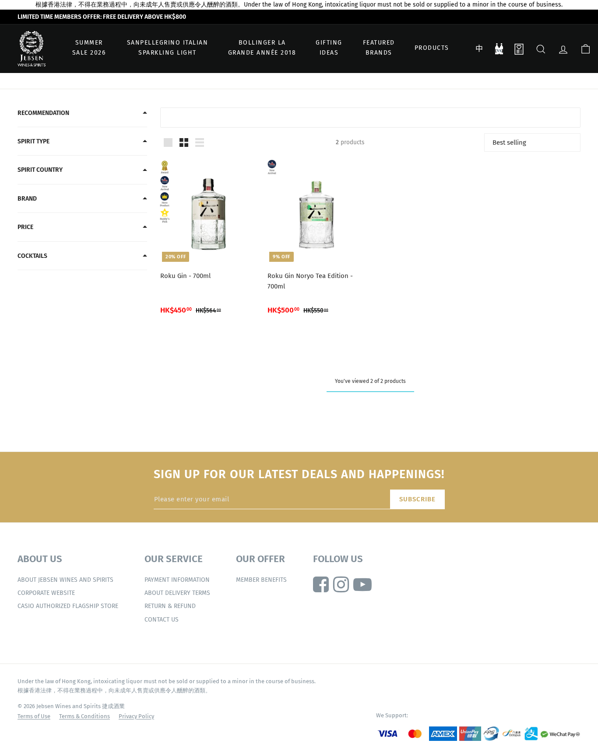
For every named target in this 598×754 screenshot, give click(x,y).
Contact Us (161, 619)
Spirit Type (33, 141)
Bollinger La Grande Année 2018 (262, 47)
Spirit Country (40, 170)
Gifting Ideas (329, 47)
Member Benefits (261, 580)
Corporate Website (46, 593)
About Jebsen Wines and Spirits (65, 580)
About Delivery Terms (177, 593)
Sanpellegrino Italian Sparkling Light (167, 47)
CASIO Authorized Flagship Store (68, 606)
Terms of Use (34, 716)
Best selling (509, 142)
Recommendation (43, 113)
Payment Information (177, 580)
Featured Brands (379, 47)
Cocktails (32, 256)
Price (25, 227)
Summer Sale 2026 (89, 47)
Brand (27, 198)
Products (432, 48)
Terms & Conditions (84, 716)
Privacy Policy (136, 716)
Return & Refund (170, 606)
